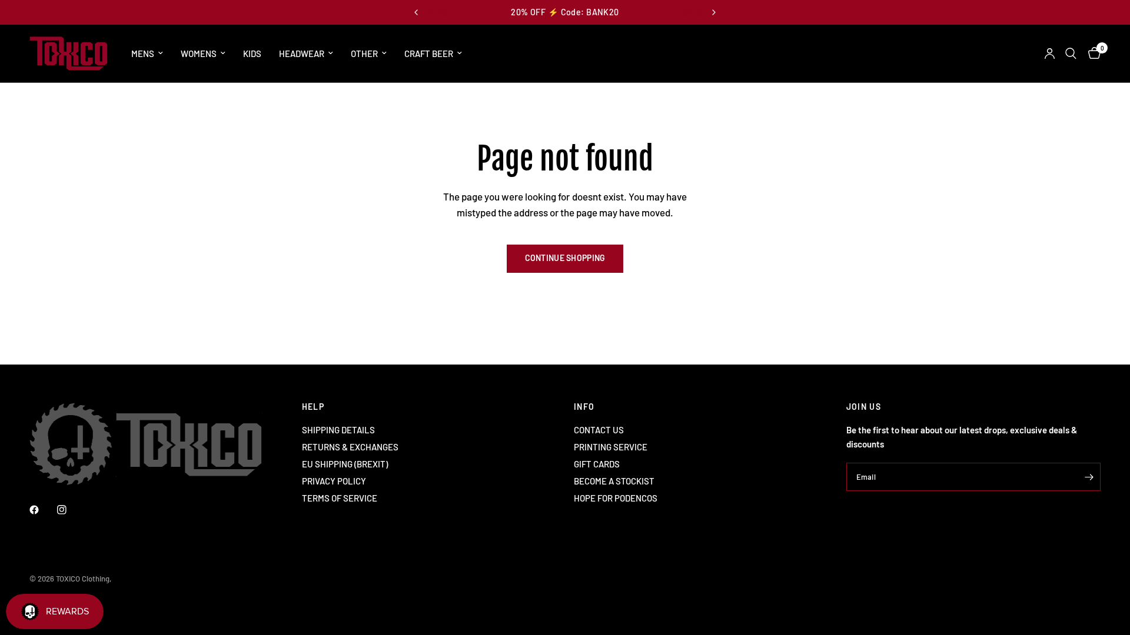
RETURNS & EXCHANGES (350, 447)
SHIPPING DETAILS (338, 430)
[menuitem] (147, 53)
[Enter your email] (1089, 477)
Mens (142, 53)
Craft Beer (428, 53)
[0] (1091, 53)
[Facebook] (42, 510)
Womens (199, 53)
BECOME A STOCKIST (614, 481)
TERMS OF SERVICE (339, 498)
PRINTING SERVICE (610, 447)
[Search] (1070, 53)
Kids (252, 53)
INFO (584, 407)
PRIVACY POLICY (334, 481)
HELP (313, 407)
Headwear (301, 53)
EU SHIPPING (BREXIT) (345, 464)
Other (364, 53)
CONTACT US (599, 430)
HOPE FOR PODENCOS (615, 498)
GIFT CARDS (597, 464)
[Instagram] (70, 510)
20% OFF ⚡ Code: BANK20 (565, 12)
